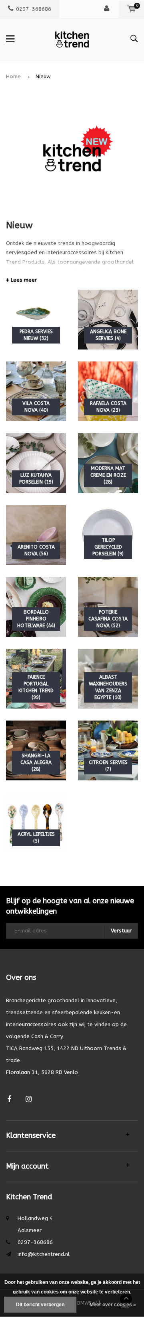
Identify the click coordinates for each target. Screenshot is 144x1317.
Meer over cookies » (113, 1304)
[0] (131, 9)
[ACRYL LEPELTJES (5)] (36, 822)
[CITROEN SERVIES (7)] (108, 750)
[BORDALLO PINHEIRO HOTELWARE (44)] (36, 607)
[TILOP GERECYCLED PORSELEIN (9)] (108, 535)
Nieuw (43, 76)
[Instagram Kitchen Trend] (29, 1099)
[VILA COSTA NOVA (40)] (36, 391)
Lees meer (23, 280)
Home (13, 76)
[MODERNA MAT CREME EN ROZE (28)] (108, 463)
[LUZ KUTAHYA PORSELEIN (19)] (36, 463)
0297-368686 (33, 9)
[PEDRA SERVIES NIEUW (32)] (36, 319)
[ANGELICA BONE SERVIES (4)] (108, 319)
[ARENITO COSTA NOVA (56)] (36, 535)
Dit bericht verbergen (40, 1304)
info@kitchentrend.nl (44, 1254)
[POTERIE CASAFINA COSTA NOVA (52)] (108, 607)
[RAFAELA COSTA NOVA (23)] (108, 391)
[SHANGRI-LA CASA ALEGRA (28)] (36, 750)
